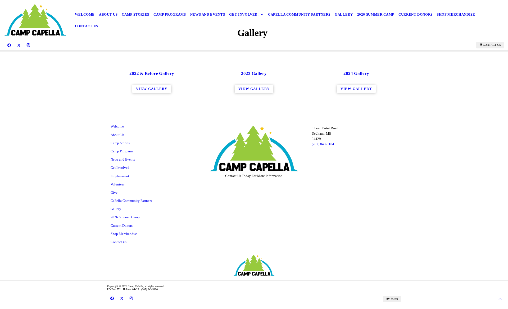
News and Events (207, 14)
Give (114, 192)
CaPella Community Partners (299, 14)
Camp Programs (169, 14)
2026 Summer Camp (375, 14)
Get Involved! (243, 14)
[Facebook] (9, 45)
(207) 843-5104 (323, 144)
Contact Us (86, 26)
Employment (120, 176)
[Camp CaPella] (35, 20)
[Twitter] (19, 45)
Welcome (85, 14)
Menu (394, 298)
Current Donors (415, 14)
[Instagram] (28, 45)
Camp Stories (135, 14)
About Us (108, 14)
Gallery (344, 14)
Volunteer (117, 184)
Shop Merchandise (456, 14)
